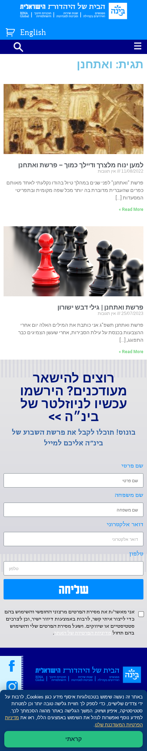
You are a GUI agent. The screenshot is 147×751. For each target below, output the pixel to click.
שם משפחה (129, 495)
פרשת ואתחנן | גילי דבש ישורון (100, 307)
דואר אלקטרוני (125, 525)
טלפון (136, 554)
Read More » (131, 209)
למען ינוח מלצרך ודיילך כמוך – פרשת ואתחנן (80, 165)
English (33, 33)
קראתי (73, 739)
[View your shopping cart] (11, 31)
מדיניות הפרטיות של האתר (82, 633)
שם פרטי (132, 466)
